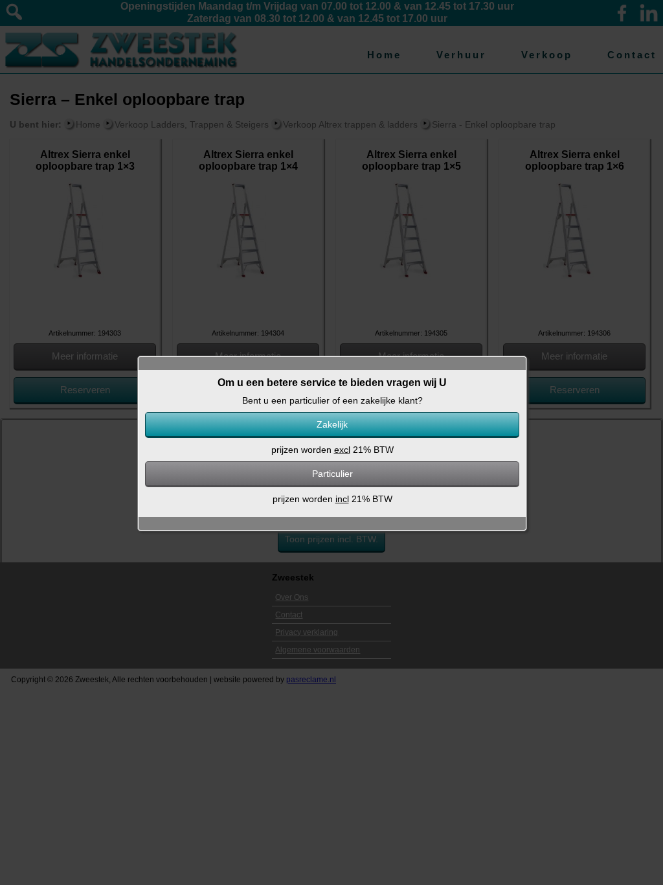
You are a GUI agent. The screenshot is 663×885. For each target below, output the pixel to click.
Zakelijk (332, 424)
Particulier (332, 473)
